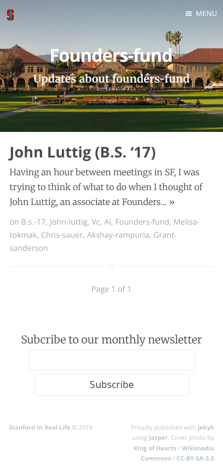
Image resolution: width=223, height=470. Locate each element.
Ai (107, 221)
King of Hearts (155, 448)
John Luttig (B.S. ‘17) (83, 152)
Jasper (158, 437)
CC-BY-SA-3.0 (195, 458)
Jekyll (205, 427)
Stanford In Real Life (39, 427)
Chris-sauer (62, 234)
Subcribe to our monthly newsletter (111, 339)
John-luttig (68, 221)
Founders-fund (142, 221)
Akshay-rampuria (118, 234)
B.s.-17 (33, 221)
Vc (96, 221)
